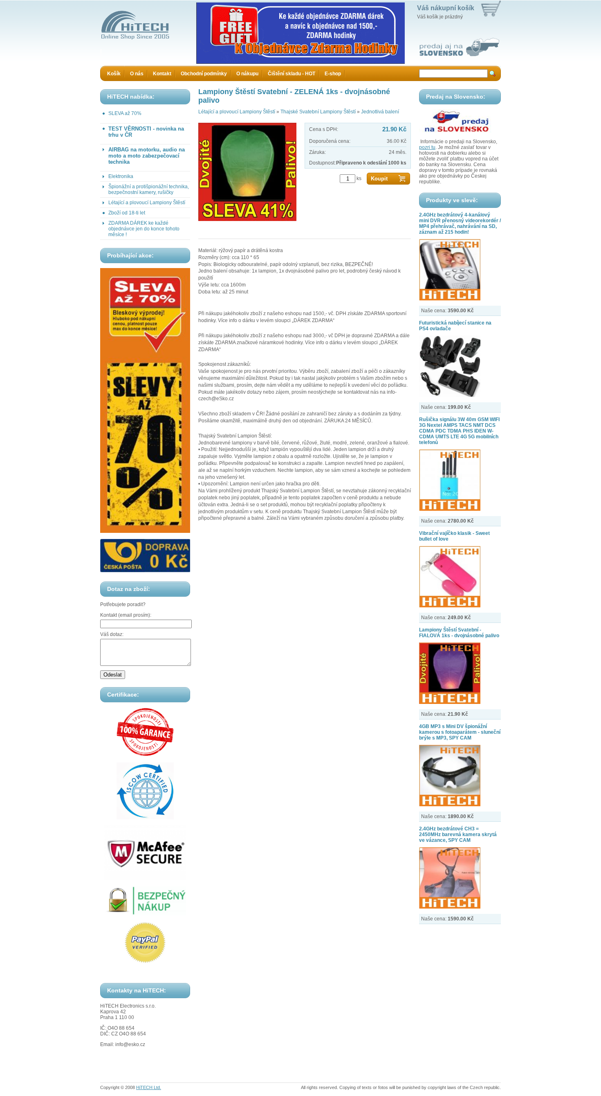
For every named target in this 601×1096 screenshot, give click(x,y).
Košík (114, 74)
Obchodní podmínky (204, 74)
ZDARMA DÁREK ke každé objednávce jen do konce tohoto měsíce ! (143, 228)
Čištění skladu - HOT (291, 74)
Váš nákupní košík (445, 8)
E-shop (333, 74)
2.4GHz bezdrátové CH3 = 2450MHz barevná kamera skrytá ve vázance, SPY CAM (458, 834)
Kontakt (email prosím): (125, 615)
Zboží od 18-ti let (126, 213)
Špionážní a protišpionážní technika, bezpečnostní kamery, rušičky (148, 189)
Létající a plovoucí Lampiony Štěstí (146, 202)
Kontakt (162, 74)
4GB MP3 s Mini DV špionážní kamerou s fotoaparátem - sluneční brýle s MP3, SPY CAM (459, 732)
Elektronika (120, 176)
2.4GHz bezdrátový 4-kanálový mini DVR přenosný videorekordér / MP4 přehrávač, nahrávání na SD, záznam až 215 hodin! (460, 223)
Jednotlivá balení (380, 112)
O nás (137, 74)
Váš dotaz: (111, 634)
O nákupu (247, 74)
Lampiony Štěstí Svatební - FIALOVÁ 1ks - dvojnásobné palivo (459, 632)
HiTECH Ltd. (148, 1087)
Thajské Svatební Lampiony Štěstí (318, 112)
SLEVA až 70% (124, 113)
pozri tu (427, 147)
